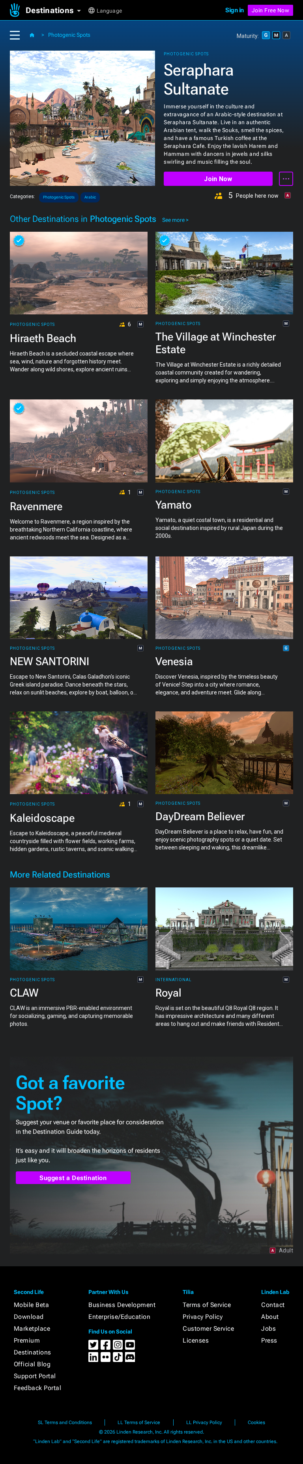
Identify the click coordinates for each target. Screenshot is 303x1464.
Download (29, 1316)
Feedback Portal (38, 1388)
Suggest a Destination (73, 1178)
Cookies (256, 1422)
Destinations (32, 1352)
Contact (273, 1305)
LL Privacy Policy (204, 1422)
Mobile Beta (31, 1305)
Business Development (121, 1305)
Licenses (196, 1340)
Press (269, 1340)
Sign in (234, 10)
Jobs (268, 1328)
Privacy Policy (203, 1316)
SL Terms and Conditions (65, 1422)
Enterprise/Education (119, 1316)
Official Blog (32, 1364)
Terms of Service (207, 1305)
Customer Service (208, 1328)
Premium (27, 1340)
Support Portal (35, 1376)
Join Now (218, 179)
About (270, 1316)
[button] (56, 10)
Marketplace (32, 1328)
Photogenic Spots (69, 35)
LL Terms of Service (139, 1422)
